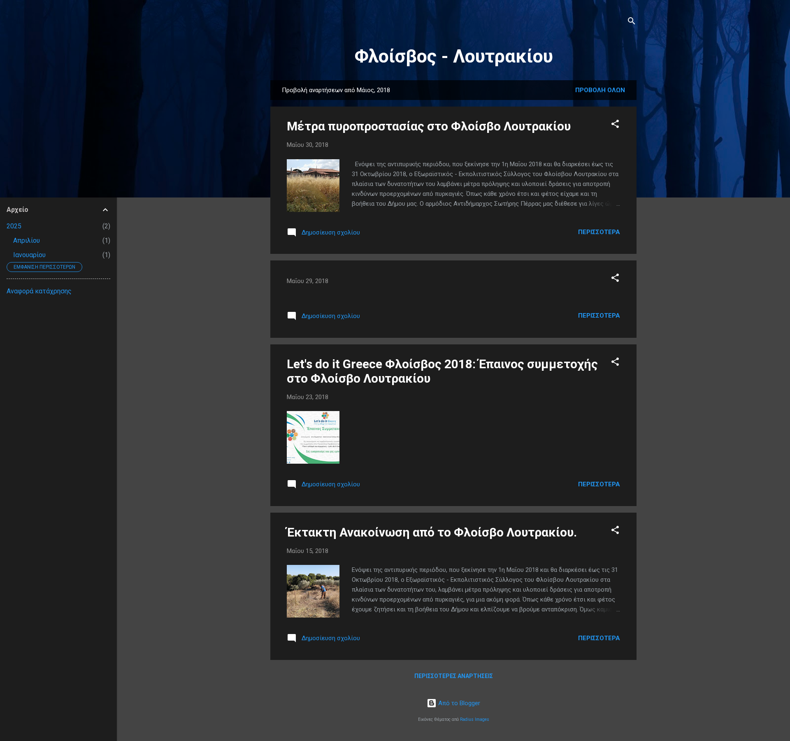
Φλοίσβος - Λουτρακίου (453, 56)
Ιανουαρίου (29, 255)
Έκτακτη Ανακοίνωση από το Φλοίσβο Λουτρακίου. (432, 532)
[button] (615, 125)
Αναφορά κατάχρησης (39, 291)
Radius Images (474, 719)
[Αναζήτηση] (632, 22)
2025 (14, 226)
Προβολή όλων (600, 90)
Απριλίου (26, 240)
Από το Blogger (458, 703)
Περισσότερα (599, 232)
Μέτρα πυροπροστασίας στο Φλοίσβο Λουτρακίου (429, 126)
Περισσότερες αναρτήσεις (453, 676)
